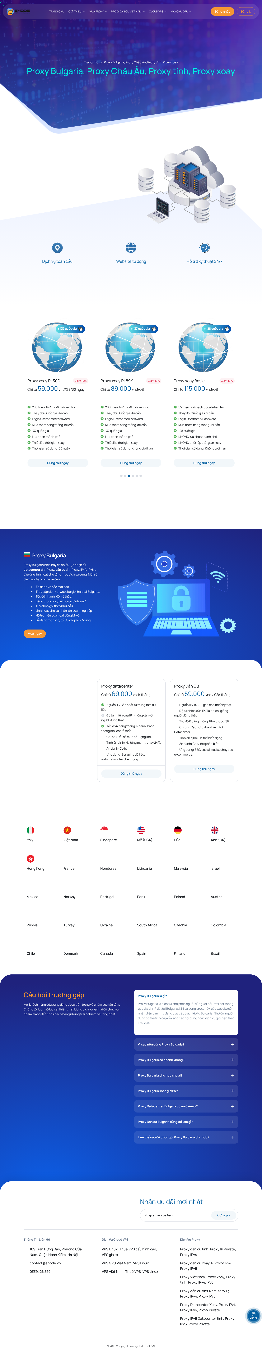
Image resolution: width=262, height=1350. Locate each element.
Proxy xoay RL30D (43, 380)
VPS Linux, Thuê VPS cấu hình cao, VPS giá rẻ (129, 1252)
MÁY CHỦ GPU (179, 11)
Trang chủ (91, 62)
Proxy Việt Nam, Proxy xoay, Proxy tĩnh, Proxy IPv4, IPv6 (207, 1280)
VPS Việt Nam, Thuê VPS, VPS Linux (130, 1271)
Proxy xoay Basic (189, 380)
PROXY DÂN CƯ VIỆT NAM (126, 11)
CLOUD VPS (156, 11)
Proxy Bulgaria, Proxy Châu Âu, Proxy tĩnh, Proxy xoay (141, 62)
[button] (121, 476)
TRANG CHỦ (56, 11)
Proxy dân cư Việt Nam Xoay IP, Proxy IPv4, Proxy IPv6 (204, 1293)
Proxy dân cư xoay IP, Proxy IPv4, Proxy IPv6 (206, 1266)
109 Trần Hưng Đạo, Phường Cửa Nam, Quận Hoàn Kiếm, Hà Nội (56, 1252)
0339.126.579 (40, 1271)
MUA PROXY (96, 11)
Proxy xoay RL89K (117, 380)
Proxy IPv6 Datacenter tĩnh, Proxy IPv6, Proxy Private (207, 1321)
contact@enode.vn (45, 1263)
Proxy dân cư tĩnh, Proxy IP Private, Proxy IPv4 (208, 1252)
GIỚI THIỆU (75, 11)
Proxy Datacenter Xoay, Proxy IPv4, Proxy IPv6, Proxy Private (208, 1307)
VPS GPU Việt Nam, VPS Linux (125, 1263)
